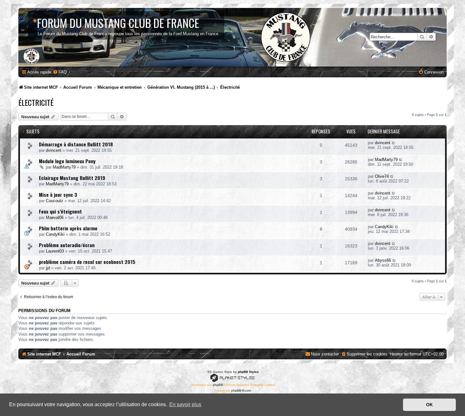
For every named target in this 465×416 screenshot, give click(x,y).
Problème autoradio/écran (67, 245)
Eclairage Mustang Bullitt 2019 (72, 178)
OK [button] (429, 404)
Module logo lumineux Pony (67, 161)
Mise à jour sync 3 (58, 194)
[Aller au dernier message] (394, 142)
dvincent (53, 150)
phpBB (218, 385)
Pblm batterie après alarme (68, 228)
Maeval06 (55, 217)
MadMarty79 (64, 167)
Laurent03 (55, 251)
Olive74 (382, 176)
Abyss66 (383, 260)
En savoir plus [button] (185, 404)
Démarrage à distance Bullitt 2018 (76, 144)
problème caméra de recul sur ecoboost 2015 (87, 262)
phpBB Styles (248, 372)
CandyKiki (55, 234)
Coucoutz (54, 200)
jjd (48, 268)
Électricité (35, 102)
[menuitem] (60, 72)
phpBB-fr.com (241, 390)
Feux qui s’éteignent (60, 211)
